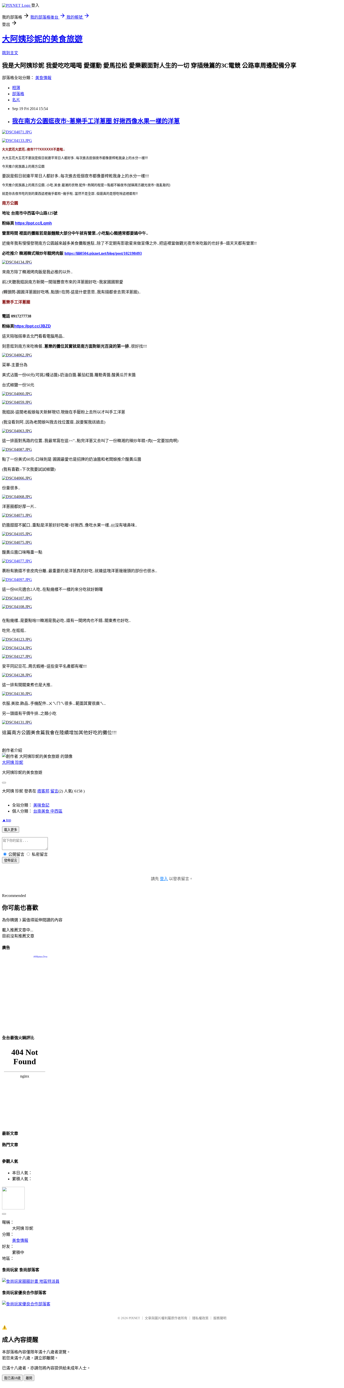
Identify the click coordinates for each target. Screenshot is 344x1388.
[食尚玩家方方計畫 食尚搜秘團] (30, 1281)
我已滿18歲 (12, 1378)
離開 (29, 1378)
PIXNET (134, 1318)
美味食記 (41, 805)
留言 (54, 791)
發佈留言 (10, 860)
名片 (16, 100)
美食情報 (43, 78)
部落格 (18, 94)
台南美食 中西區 (47, 811)
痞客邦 (43, 791)
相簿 (16, 88)
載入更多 (10, 830)
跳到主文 (10, 53)
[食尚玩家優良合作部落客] (26, 1304)
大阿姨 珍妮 (12, 762)
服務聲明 (219, 1318)
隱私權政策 (200, 1318)
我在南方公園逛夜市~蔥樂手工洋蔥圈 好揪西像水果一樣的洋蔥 (96, 121)
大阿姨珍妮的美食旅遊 (42, 38)
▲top (6, 820)
